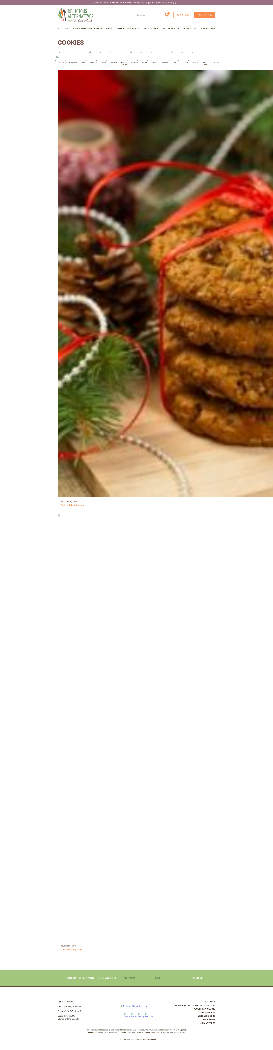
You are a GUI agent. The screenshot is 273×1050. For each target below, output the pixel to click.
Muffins (196, 62)
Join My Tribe (204, 15)
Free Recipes (151, 28)
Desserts (114, 62)
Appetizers (186, 62)
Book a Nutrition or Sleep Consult (92, 28)
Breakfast (134, 62)
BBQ (175, 62)
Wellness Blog (170, 28)
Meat (155, 62)
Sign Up (198, 978)
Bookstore (183, 15)
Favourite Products (128, 28)
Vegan (83, 62)
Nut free (165, 62)
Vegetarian (93, 62)
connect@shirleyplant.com (69, 1006)
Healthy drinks (206, 63)
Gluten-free (63, 62)
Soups (216, 62)
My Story (63, 28)
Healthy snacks (124, 63)
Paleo (104, 62)
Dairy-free (73, 62)
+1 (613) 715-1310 (72, 1011)
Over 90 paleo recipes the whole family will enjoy (135, 2)
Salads (144, 62)
